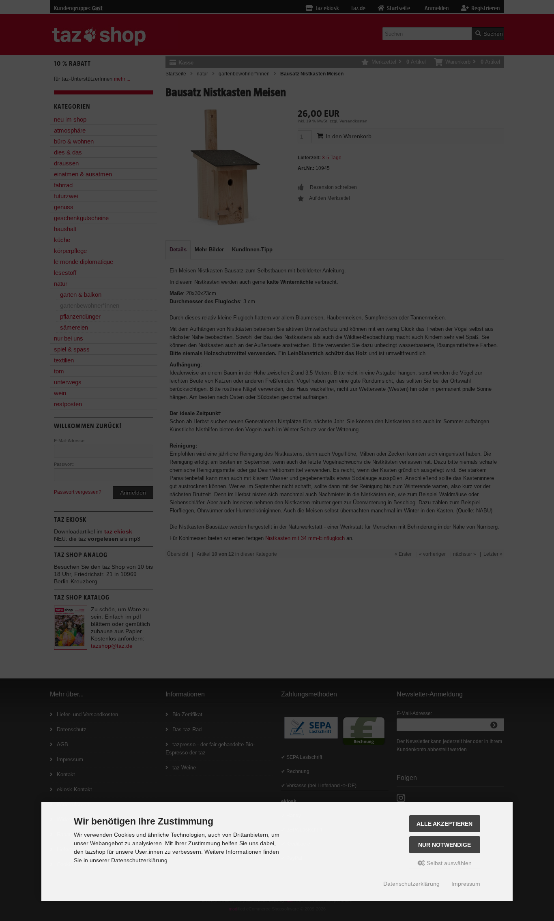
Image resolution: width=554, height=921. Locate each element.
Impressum (465, 883)
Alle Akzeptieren (444, 823)
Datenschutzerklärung (411, 883)
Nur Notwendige (444, 845)
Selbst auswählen (448, 863)
